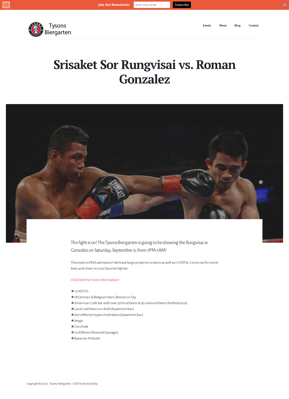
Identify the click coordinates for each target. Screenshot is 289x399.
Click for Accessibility (85, 383)
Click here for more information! (95, 280)
